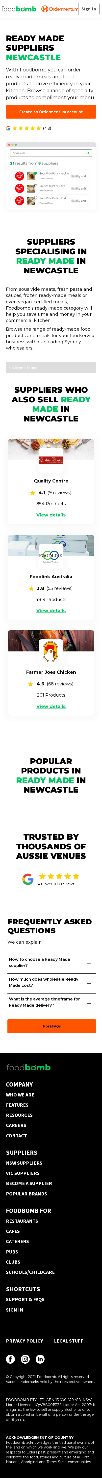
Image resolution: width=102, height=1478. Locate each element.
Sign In (88, 9)
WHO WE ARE (20, 1095)
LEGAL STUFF (68, 1341)
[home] (39, 9)
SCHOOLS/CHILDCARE (30, 1272)
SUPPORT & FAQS (25, 1299)
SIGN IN (14, 1310)
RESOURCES (19, 1115)
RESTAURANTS (22, 1221)
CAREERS (16, 1125)
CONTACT (16, 1135)
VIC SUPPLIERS (23, 1173)
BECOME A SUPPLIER (29, 1183)
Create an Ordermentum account (51, 112)
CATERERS (17, 1241)
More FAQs (52, 1026)
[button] (51, 964)
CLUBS (13, 1262)
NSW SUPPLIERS (24, 1163)
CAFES (13, 1231)
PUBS (12, 1252)
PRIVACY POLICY (24, 1341)
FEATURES (17, 1105)
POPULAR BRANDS (26, 1193)
